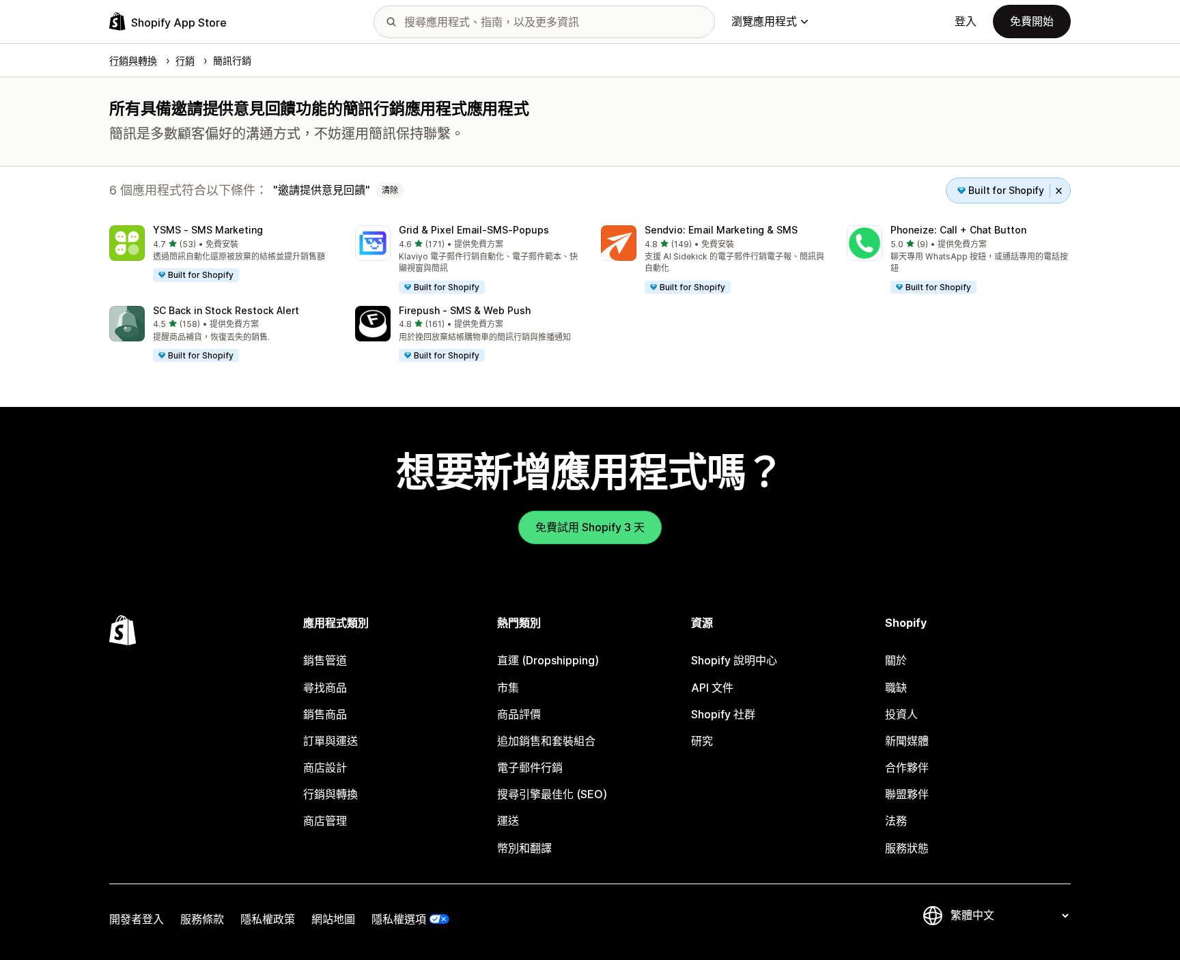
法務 (896, 821)
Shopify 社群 (723, 714)
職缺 (896, 687)
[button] (221, 254)
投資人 (901, 714)
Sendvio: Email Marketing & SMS (721, 230)
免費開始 (1032, 21)
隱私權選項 (398, 919)
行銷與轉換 (330, 794)
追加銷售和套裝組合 (546, 741)
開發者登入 (136, 919)
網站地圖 (333, 919)
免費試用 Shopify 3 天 (590, 527)
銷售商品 (325, 714)
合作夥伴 (907, 767)
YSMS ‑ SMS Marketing (208, 230)
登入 (966, 21)
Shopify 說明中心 (734, 660)
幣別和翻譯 (524, 848)
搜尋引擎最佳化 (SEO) (552, 794)
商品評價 (519, 714)
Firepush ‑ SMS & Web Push (465, 310)
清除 (390, 190)
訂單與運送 (330, 741)
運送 (508, 821)
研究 (702, 741)
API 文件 (712, 687)
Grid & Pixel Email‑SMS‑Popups (474, 230)
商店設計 (325, 767)
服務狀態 (907, 848)
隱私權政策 (267, 919)
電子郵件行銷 (530, 767)
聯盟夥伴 (907, 794)
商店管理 (325, 821)
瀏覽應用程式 (764, 21)
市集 (508, 687)
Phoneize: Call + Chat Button (958, 230)
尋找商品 (325, 687)
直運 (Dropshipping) (548, 660)
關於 (896, 660)
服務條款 (202, 919)
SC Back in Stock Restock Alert (226, 310)
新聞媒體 (907, 741)
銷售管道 (325, 660)
